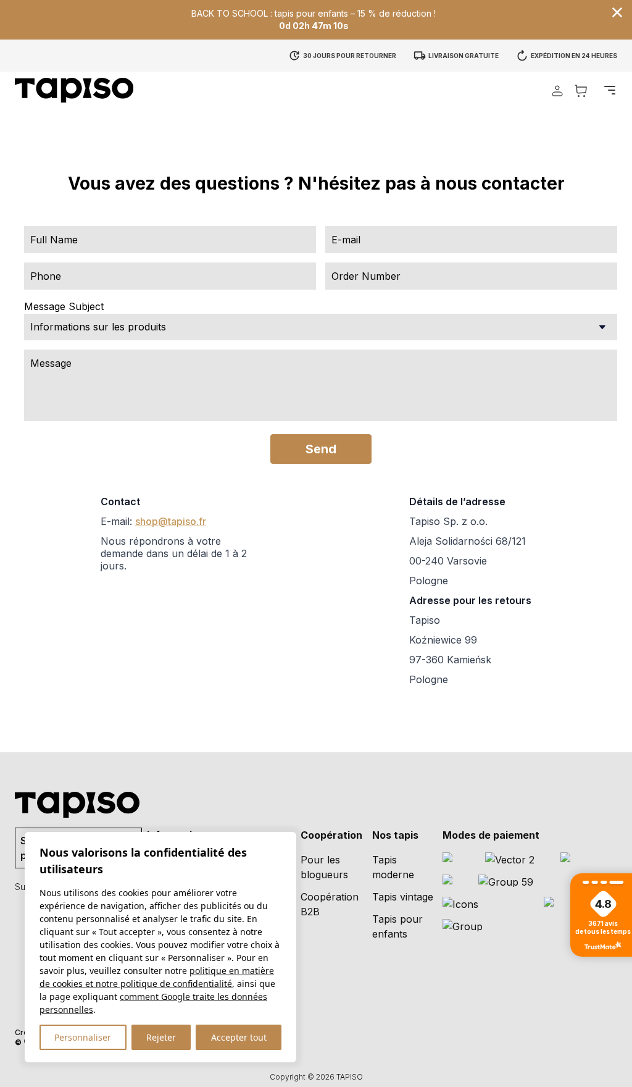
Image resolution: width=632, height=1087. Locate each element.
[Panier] (580, 90)
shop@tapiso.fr (170, 521)
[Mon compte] (557, 90)
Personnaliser (82, 1037)
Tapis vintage (402, 897)
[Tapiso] (74, 90)
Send (321, 449)
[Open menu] (609, 90)
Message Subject (64, 306)
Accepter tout (239, 1037)
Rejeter (161, 1037)
